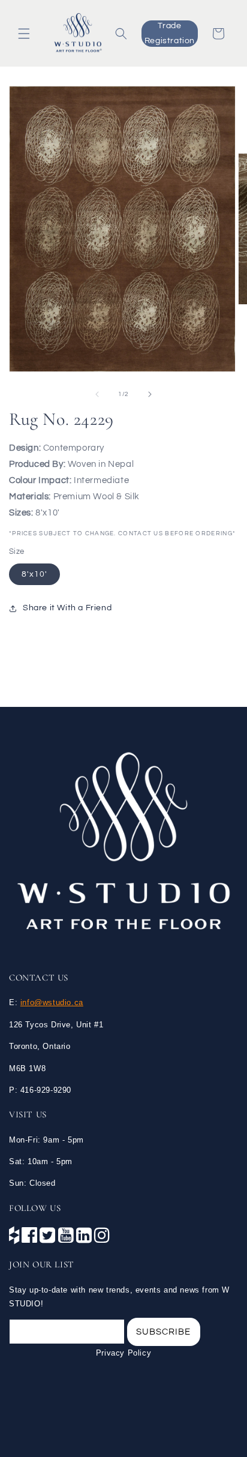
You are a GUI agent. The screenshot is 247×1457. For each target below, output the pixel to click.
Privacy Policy (123, 1352)
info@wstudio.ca (51, 1002)
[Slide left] (97, 394)
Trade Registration (169, 33)
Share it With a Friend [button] (67, 608)
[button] (24, 33)
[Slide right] (150, 394)
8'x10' (34, 574)
